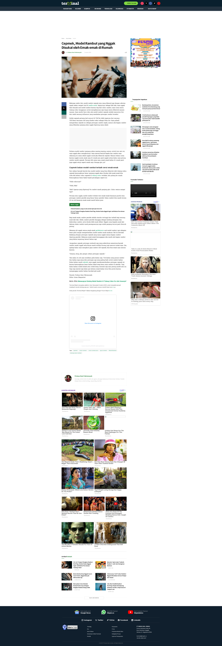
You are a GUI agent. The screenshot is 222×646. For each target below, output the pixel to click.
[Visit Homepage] (70, 3)
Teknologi (108, 9)
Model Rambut (112, 350)
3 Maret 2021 (110, 568)
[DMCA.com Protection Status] (72, 627)
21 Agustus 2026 (146, 111)
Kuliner (78, 9)
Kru (88, 629)
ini (113, 287)
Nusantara (67, 9)
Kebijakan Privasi (116, 634)
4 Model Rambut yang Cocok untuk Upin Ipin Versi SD (86, 209)
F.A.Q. (113, 629)
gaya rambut (103, 350)
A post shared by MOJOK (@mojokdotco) (93, 346)
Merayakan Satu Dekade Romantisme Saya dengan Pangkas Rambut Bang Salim (81, 585)
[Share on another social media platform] (64, 117)
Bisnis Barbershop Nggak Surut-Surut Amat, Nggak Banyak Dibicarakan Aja (82, 575)
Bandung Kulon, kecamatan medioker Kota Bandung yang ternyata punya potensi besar (151, 106)
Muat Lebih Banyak (94, 597)
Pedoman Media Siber (117, 631)
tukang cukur (96, 175)
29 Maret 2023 (111, 591)
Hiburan (140, 9)
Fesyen (74, 38)
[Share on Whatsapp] (64, 112)
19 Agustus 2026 (146, 148)
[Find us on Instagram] (142, 3)
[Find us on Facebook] (150, 3)
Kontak (89, 636)
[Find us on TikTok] (154, 3)
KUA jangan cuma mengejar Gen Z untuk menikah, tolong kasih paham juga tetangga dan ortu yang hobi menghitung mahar (151, 130)
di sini (110, 290)
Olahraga (119, 9)
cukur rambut (83, 350)
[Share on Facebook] (64, 104)
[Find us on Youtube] (158, 3)
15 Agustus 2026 (146, 173)
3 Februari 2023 (77, 579)
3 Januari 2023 (87, 52)
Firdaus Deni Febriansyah (75, 52)
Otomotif (130, 9)
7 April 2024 (76, 569)
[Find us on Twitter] (146, 3)
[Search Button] (159, 9)
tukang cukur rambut (75, 353)
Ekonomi (98, 9)
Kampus (87, 9)
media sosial (93, 105)
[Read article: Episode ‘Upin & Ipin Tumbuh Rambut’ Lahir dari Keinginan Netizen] (100, 565)
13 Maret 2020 (77, 589)
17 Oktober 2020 (111, 579)
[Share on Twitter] (64, 108)
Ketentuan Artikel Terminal (94, 634)
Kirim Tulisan (131, 3)
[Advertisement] (111, 24)
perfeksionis (100, 230)
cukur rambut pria (93, 350)
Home (63, 38)
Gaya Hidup (152, 9)
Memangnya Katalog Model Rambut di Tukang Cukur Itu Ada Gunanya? (102, 281)
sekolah (85, 262)
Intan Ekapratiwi (92, 293)
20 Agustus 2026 (146, 136)
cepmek (75, 350)
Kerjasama (114, 626)
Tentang (89, 626)
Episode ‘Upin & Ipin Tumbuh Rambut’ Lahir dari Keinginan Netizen (115, 564)
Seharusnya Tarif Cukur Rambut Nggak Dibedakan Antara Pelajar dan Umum (116, 575)
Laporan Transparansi (117, 636)
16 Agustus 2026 (146, 122)
